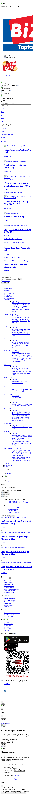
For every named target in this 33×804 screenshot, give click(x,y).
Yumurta (14, 361)
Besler (2, 118)
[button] (5, 283)
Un (17, 311)
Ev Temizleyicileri (27, 404)
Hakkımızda (7, 581)
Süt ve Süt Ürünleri (26, 358)
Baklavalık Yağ (24, 317)
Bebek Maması (23, 389)
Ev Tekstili (15, 436)
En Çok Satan (12, 510)
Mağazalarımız (8, 584)
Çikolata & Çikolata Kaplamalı (21, 329)
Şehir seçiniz (4, 739)
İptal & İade (7, 603)
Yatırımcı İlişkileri (9, 590)
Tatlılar (21, 383)
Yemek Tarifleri (8, 624)
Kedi (13, 397)
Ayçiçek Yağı (16, 317)
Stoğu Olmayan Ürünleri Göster (17, 501)
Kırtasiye (22, 440)
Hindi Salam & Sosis (24, 458)
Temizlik (3, 138)
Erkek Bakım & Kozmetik (22, 414)
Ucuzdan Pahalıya (13, 507)
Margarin (14, 322)
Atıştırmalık (4, 141)
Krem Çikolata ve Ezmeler (21, 356)
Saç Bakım (20, 417)
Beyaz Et (14, 368)
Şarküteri (14, 360)
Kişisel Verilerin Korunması (12, 613)
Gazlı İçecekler (24, 342)
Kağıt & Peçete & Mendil (19, 405)
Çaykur (3, 121)
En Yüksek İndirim (13, 512)
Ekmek (14, 381)
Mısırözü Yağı (16, 321)
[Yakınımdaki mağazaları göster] (22, 764)
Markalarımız (8, 582)
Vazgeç (8, 723)
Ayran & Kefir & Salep (19, 345)
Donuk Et (22, 371)
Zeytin (19, 361)
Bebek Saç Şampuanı (22, 391)
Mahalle (3, 742)
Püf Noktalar (8, 629)
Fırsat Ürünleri (22, 436)
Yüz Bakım (19, 420)
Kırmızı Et (20, 368)
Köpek (17, 397)
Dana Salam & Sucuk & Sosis (21, 369)
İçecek (2, 131)
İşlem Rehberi (8, 605)
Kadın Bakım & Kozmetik (19, 415)
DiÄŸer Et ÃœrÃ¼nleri (18, 456)
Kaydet (3, 719)
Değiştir (16, 775)
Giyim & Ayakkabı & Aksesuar (22, 437)
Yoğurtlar (25, 360)
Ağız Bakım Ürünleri (18, 412)
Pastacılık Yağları (25, 321)
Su (30, 343)
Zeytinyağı (24, 319)
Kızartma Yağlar (16, 319)
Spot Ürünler (23, 441)
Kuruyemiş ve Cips (17, 332)
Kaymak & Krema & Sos (19, 355)
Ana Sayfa (7, 463)
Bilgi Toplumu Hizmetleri (11, 589)
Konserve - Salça (27, 308)
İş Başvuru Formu (9, 587)
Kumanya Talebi (9, 592)
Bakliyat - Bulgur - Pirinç (19, 303)
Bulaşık (14, 404)
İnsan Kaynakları (9, 586)
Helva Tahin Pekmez (25, 353)
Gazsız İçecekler (17, 343)
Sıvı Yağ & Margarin (7, 134)
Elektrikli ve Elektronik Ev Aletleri (22, 435)
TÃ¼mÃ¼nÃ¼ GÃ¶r (18, 450)
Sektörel (6, 630)
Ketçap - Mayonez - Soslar (20, 307)
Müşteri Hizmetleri (9, 598)
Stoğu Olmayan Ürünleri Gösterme (18, 502)
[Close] (3, 725)
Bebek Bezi (15, 389)
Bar (19, 334)
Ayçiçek (3, 115)
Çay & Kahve (16, 342)
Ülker (2, 108)
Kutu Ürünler (24, 427)
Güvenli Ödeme (9, 616)
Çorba (28, 303)
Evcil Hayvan (8, 465)
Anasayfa (7, 622)
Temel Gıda (4, 128)
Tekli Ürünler (16, 427)
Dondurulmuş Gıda (17, 304)
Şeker (20, 309)
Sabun (29, 405)
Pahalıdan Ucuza (13, 509)
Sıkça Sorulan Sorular (10, 602)
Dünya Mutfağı (8, 625)
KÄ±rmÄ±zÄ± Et (17, 452)
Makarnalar (15, 309)
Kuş (20, 397)
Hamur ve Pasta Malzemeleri (20, 305)
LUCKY (9, 479)
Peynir (19, 358)
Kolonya (14, 417)
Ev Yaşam (7, 627)
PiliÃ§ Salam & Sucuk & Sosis (21, 460)
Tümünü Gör (15, 301)
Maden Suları (26, 343)
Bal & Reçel (15, 353)
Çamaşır (19, 404)
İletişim (6, 606)
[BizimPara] (10, 72)
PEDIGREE (10, 481)
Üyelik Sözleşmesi (9, 614)
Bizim (2, 112)
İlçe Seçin (3, 741)
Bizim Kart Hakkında (10, 600)
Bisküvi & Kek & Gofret (19, 330)
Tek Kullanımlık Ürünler (20, 442)
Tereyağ (19, 360)
